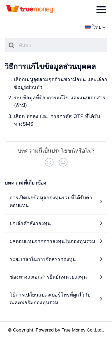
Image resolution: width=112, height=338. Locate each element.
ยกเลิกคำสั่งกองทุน (30, 223)
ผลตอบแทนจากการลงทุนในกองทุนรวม (52, 241)
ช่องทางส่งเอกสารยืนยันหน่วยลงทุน (48, 277)
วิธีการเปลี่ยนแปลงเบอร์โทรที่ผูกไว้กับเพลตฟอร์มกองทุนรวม (50, 299)
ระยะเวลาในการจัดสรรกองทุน (43, 259)
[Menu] (101, 9)
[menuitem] (93, 27)
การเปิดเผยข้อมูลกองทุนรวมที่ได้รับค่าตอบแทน (51, 201)
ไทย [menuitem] (97, 27)
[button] (49, 162)
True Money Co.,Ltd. (82, 329)
